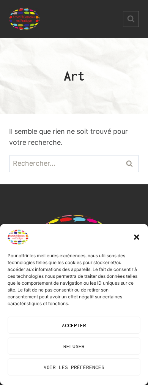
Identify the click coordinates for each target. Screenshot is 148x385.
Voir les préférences (74, 367)
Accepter (74, 325)
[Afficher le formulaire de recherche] (131, 19)
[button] (136, 237)
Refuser (74, 346)
